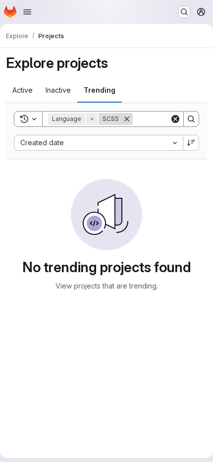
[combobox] (98, 143)
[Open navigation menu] (27, 12)
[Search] (191, 119)
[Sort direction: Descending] (191, 143)
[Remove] (127, 119)
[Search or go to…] (184, 12)
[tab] (22, 90)
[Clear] (175, 119)
